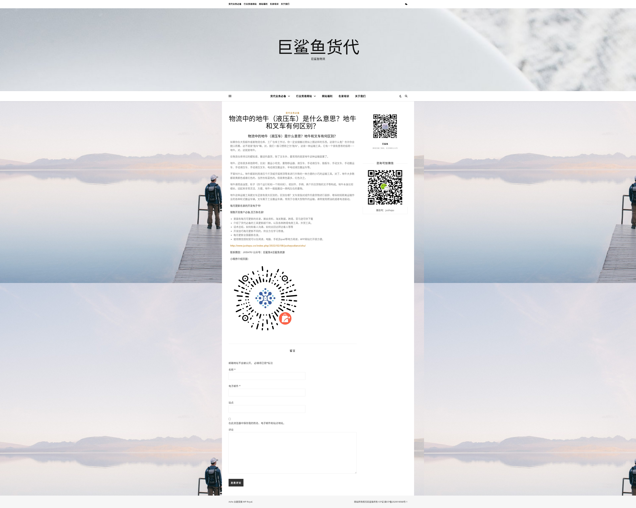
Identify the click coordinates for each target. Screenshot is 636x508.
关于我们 (285, 4)
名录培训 (274, 4)
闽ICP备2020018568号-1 (395, 501)
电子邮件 (234, 386)
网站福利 (263, 4)
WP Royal (247, 501)
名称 (232, 369)
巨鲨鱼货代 (318, 46)
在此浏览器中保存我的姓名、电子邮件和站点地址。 (257, 423)
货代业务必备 (235, 4)
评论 (231, 429)
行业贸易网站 (250, 4)
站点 (231, 402)
